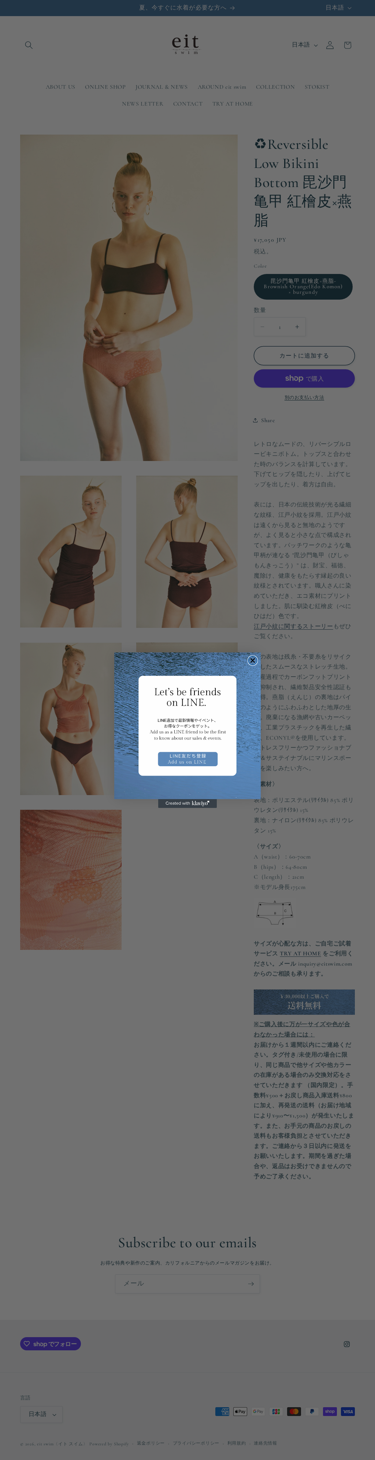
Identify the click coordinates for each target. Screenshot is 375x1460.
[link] (187, 725)
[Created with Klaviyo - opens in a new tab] (187, 803)
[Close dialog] (252, 660)
